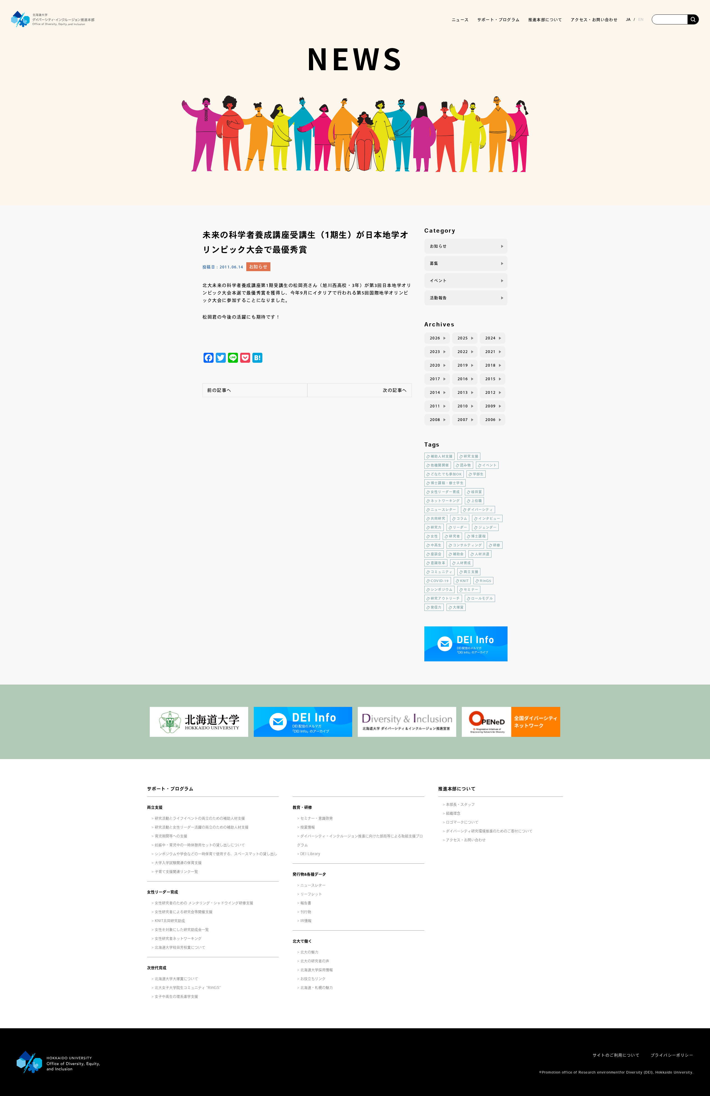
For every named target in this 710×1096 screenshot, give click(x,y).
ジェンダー (487, 527)
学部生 (478, 474)
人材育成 (464, 563)
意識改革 (438, 563)
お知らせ (258, 266)
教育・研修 (302, 807)
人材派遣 (482, 554)
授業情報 (307, 827)
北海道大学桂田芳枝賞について (180, 947)
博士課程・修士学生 (447, 483)
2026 (435, 338)
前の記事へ (219, 390)
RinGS (485, 580)
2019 (463, 365)
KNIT (464, 580)
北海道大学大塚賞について (176, 979)
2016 (463, 379)
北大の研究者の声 (314, 961)
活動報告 (438, 298)
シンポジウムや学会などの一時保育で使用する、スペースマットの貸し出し (216, 854)
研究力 (436, 527)
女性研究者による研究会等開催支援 (183, 912)
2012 (490, 392)
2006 (490, 420)
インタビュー (489, 518)
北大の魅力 (309, 952)
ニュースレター (443, 509)
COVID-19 (440, 580)
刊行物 (305, 912)
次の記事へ (395, 390)
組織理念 (453, 813)
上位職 (476, 500)
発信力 (436, 607)
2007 (463, 420)
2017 (435, 379)
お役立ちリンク (313, 979)
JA (628, 19)
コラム (462, 518)
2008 (435, 420)
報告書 (305, 903)
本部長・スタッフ (460, 804)
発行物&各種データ (309, 874)
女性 (434, 536)
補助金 (458, 554)
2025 (463, 338)
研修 (496, 545)
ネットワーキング (445, 500)
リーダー (460, 527)
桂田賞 (476, 491)
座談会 (436, 554)
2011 (435, 406)
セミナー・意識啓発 (316, 818)
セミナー (471, 589)
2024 (490, 338)
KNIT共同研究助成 (170, 921)
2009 (490, 406)
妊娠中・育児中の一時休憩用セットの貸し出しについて (200, 845)
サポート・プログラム (170, 789)
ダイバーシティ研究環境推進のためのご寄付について (489, 831)
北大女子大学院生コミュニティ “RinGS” (188, 987)
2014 (435, 392)
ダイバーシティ (480, 509)
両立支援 (471, 571)
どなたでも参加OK (446, 474)
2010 (463, 406)
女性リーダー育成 (445, 491)
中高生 (436, 545)
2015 (490, 379)
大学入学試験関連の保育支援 (178, 863)
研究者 (454, 536)
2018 (490, 365)
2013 (463, 392)
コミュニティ (442, 571)
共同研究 (438, 518)
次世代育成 (156, 968)
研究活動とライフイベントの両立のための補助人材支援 (200, 818)
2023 (435, 352)
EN (640, 19)
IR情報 (305, 921)
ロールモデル (482, 598)
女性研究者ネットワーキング (178, 938)
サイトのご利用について (616, 1055)
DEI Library (310, 854)
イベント (438, 281)
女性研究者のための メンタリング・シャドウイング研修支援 (204, 903)
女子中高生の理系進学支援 (176, 996)
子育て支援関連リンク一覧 (176, 871)
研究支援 (471, 456)
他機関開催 (440, 465)
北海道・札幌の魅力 (316, 987)
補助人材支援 (442, 456)
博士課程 (478, 536)
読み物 (465, 465)
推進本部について (456, 789)
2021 (490, 352)
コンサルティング (467, 545)
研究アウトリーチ (445, 598)
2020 (435, 365)
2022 (463, 352)
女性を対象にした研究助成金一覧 (182, 929)
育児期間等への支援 (171, 836)
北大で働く (302, 941)
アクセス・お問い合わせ (594, 20)
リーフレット (311, 894)
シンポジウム (442, 589)
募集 (434, 263)
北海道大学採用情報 (316, 970)
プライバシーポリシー (672, 1055)
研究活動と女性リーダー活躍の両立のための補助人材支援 (201, 827)
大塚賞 (458, 607)
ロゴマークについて (462, 822)
